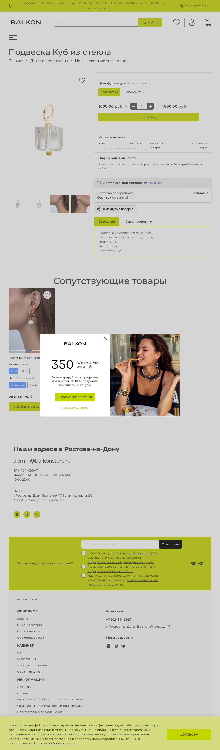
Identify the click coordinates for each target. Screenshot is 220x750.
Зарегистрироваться (75, 397)
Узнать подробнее (75, 407)
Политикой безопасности (54, 743)
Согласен (189, 734)
